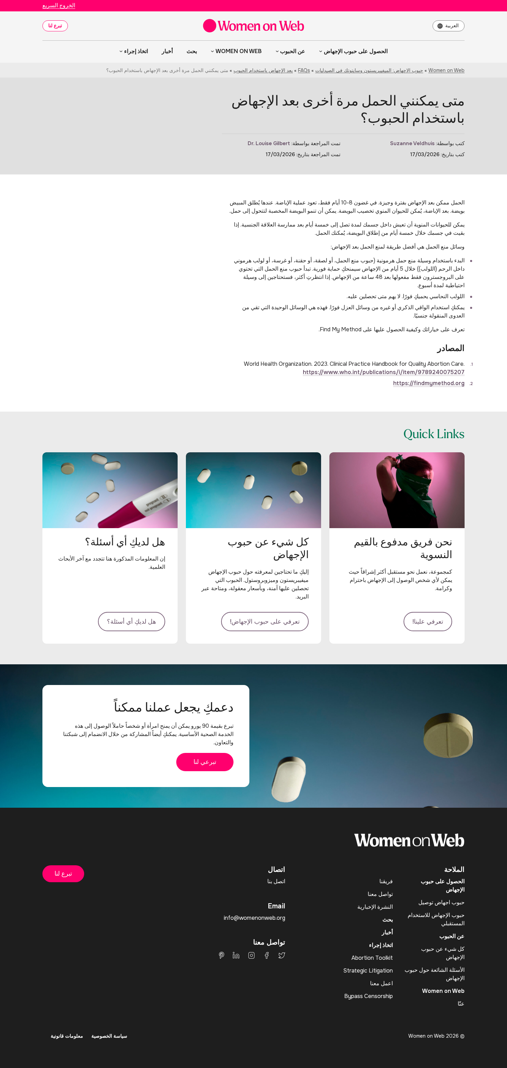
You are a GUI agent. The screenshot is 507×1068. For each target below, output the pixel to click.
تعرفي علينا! (427, 621)
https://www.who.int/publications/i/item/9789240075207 (384, 372)
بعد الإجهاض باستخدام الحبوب (263, 70)
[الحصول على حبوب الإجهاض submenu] (320, 51)
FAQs (304, 70)
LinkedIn (236, 955)
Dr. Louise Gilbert (269, 143)
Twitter (281, 955)
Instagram (251, 955)
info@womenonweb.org (254, 917)
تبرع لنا (55, 25)
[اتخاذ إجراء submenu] (121, 51)
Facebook (266, 955)
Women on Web (446, 70)
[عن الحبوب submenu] (277, 51)
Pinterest (221, 955)
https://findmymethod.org (429, 383)
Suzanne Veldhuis (412, 143)
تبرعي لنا (204, 762)
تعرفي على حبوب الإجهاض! (265, 621)
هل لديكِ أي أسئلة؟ (131, 621)
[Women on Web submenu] (212, 51)
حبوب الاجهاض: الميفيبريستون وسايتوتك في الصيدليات (369, 70)
